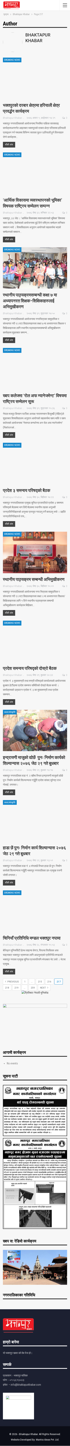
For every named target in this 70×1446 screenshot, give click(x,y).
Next (43, 987)
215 (40, 981)
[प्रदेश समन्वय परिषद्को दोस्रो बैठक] (35, 641)
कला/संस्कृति (9, 712)
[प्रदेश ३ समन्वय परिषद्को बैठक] (35, 463)
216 (49, 981)
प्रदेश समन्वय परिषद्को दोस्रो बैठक (30, 668)
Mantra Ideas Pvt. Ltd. (47, 1439)
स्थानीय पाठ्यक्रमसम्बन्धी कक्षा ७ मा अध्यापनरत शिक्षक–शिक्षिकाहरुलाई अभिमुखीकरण (30, 300)
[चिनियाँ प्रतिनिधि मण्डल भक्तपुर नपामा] (35, 911)
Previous (13, 981)
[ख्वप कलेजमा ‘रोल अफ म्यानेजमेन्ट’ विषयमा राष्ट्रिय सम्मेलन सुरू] (35, 368)
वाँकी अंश (9, 144)
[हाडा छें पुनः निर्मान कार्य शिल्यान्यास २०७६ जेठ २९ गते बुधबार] (35, 820)
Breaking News (12, 60)
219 (16, 987)
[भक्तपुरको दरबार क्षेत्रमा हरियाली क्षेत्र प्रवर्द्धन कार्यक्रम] (35, 78)
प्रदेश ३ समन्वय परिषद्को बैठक (26, 490)
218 (7, 987)
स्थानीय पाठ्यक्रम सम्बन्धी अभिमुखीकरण (33, 579)
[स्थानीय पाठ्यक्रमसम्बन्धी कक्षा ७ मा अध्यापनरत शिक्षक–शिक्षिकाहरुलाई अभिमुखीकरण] (35, 268)
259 (33, 987)
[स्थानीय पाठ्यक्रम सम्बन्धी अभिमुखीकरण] (35, 552)
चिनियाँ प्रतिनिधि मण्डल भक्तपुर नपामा (31, 938)
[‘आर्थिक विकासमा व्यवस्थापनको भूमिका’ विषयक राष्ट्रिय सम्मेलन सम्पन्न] (35, 173)
